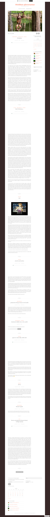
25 (10, 495)
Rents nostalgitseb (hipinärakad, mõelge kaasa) (19, 421)
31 (8, 496)
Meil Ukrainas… (19, 109)
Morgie (10, 506)
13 (37, 43)
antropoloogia (20, 36)
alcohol (15, 107)
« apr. (8, 498)
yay (19, 198)
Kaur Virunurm (37, 60)
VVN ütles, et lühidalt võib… (16, 502)
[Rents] (37, 33)
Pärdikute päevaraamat (25, 4)
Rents (19, 40)
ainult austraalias (19, 261)
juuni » (10, 498)
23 (22, 494)
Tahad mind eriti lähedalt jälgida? (14, 478)
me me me (25, 36)
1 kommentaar (22, 40)
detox (19, 384)
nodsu (36, 55)
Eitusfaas (19, 38)
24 (8, 495)
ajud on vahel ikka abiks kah (19, 337)
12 (36, 43)
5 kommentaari (22, 200)
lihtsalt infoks (19, 406)
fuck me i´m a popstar (21, 8)
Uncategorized (19, 405)
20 (15, 494)
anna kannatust (14, 36)
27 (15, 495)
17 (8, 494)
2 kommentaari (22, 111)
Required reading (29, 8)
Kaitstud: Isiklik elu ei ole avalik (19, 322)
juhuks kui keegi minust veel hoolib (19, 302)
